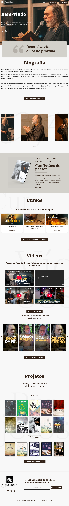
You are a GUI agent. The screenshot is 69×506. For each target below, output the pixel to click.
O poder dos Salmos (57, 226)
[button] (44, 2)
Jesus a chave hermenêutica (34, 226)
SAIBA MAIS (38, 187)
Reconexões (12, 226)
